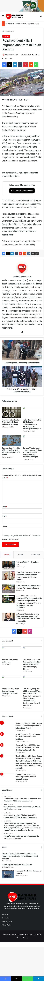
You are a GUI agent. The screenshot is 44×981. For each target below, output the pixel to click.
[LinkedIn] (12, 253)
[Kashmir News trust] (15, 16)
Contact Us (5, 918)
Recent (6, 555)
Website (5, 526)
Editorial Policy (7, 921)
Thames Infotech (22, 938)
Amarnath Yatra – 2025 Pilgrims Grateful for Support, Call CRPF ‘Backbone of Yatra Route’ (28, 747)
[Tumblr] (16, 253)
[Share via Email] (33, 253)
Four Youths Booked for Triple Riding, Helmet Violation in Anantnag (11, 422)
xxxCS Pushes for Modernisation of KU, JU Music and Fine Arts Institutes (29, 736)
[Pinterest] (20, 253)
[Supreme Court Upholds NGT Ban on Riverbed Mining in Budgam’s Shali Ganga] (11, 440)
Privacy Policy (6, 925)
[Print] (37, 253)
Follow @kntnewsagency (22, 190)
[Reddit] (24, 253)
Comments (35, 555)
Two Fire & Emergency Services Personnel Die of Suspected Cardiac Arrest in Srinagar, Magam (32, 664)
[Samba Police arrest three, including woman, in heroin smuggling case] (8, 777)
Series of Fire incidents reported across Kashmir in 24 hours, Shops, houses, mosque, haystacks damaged (32, 452)
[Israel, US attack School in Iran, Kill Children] (8, 874)
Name (4, 507)
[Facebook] (3, 253)
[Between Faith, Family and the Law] (8, 565)
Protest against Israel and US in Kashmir (17, 865)
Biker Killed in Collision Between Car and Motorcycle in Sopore (10, 691)
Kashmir (12, 31)
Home (6, 31)
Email (4, 516)
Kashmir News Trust (11, 55)
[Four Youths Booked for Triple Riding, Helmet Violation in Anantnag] (11, 412)
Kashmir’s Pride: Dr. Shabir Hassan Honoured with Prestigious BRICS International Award (29, 725)
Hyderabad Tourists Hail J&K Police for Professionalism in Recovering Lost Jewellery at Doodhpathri (32, 424)
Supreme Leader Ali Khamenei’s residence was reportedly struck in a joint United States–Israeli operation (20, 856)
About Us (5, 914)
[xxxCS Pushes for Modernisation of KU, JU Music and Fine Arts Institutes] (8, 737)
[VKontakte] (28, 253)
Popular (20, 555)
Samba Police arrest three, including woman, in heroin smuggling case (26, 776)
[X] (8, 253)
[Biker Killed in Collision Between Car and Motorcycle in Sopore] (8, 588)
